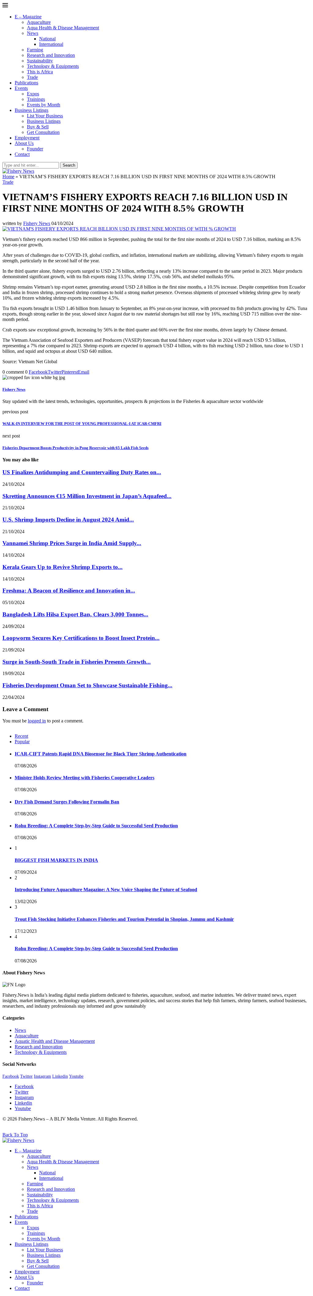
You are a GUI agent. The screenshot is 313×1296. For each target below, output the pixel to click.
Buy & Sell (38, 126)
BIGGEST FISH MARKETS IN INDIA (56, 860)
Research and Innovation (51, 55)
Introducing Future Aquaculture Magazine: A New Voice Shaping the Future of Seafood (106, 889)
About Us (24, 143)
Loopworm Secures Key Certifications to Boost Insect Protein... (81, 638)
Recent (21, 736)
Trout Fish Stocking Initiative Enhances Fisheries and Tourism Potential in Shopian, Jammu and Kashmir (124, 919)
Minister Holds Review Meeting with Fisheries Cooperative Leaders (84, 777)
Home (8, 176)
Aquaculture (39, 22)
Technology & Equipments (53, 66)
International (51, 44)
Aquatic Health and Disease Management (55, 1041)
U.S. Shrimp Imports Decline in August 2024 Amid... (68, 519)
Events (21, 88)
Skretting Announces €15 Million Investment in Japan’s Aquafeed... (86, 496)
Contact (22, 154)
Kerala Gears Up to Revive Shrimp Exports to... (62, 567)
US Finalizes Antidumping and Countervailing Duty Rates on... (81, 472)
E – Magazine (28, 16)
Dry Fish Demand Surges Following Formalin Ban (67, 801)
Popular (22, 741)
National (47, 38)
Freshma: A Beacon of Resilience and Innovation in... (68, 590)
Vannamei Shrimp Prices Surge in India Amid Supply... (71, 543)
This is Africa (40, 71)
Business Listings (31, 110)
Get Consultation (43, 132)
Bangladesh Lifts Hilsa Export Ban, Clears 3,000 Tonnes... (75, 614)
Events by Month (43, 104)
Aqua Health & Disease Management (63, 27)
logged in (37, 720)
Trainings (36, 99)
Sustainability (40, 60)
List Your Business (45, 115)
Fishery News (36, 223)
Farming (35, 49)
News (32, 33)
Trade (32, 77)
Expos (33, 93)
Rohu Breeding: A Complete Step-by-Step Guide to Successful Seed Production (96, 825)
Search (69, 165)
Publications (26, 82)
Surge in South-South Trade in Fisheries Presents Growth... (76, 662)
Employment (27, 137)
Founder (35, 148)
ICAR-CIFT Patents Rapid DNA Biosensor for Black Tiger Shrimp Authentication (100, 753)
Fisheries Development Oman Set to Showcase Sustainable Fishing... (87, 685)
